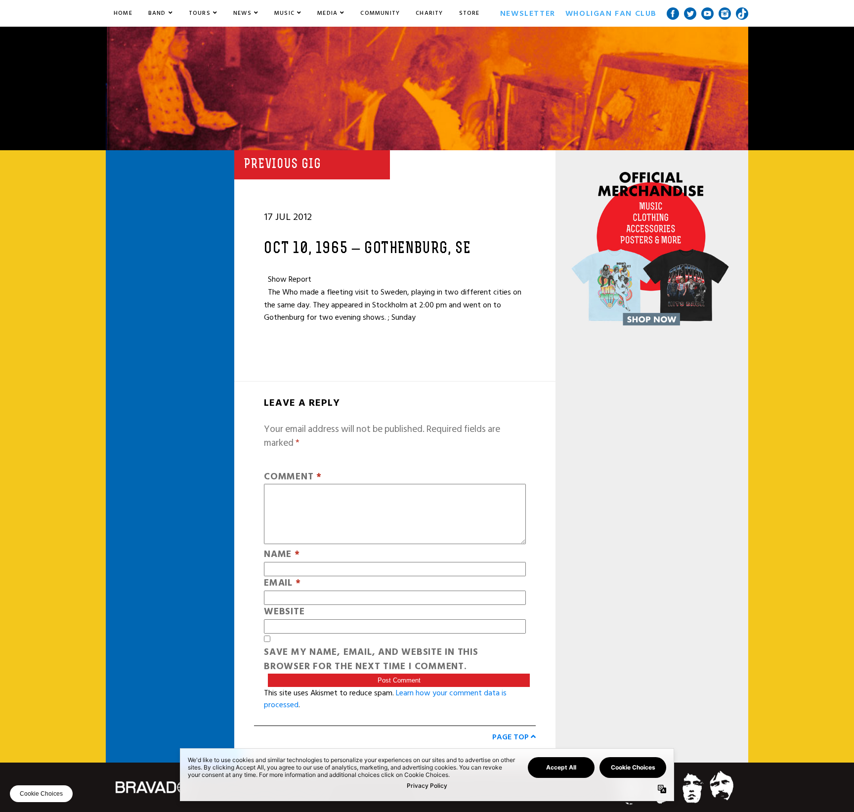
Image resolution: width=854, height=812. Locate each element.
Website (284, 612)
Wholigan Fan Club (611, 13)
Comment (293, 477)
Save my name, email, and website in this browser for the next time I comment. (371, 659)
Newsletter (527, 13)
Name (282, 555)
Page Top (511, 737)
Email (282, 583)
